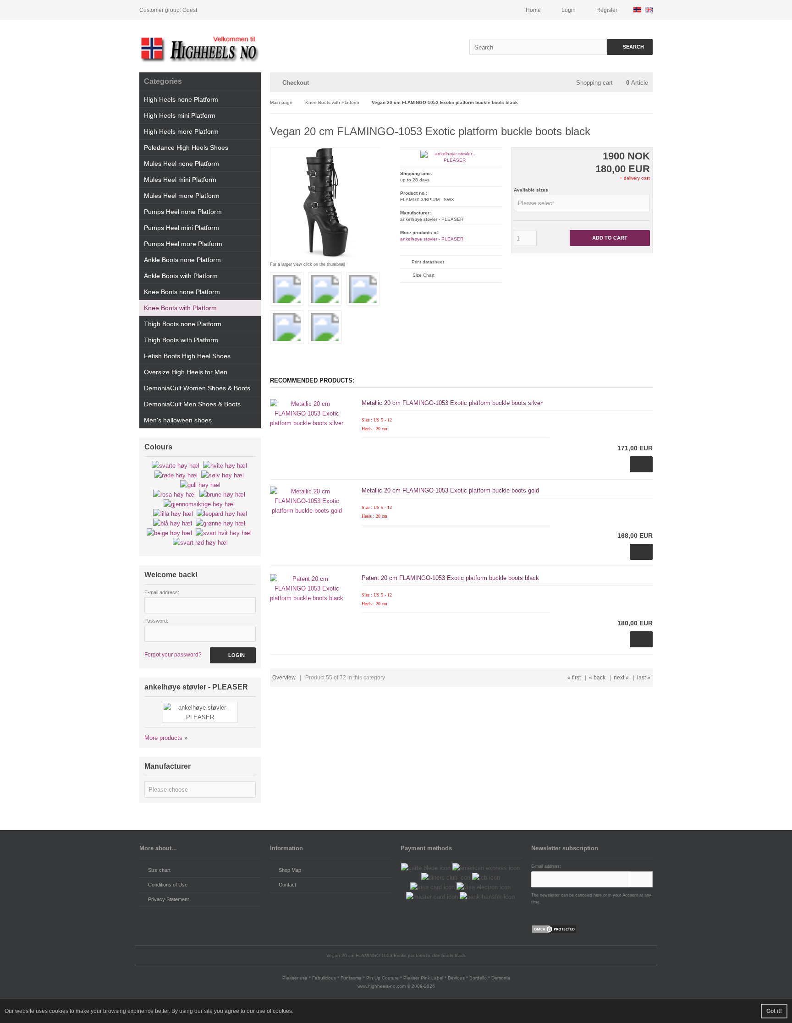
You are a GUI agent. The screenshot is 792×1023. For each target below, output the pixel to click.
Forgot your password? (173, 654)
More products (163, 737)
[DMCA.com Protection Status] (554, 931)
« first (574, 677)
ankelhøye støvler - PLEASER (431, 238)
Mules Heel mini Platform (180, 179)
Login (233, 655)
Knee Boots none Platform (182, 291)
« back (597, 677)
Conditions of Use (167, 884)
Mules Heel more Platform (182, 195)
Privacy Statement (168, 899)
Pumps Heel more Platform (183, 243)
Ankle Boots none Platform (182, 259)
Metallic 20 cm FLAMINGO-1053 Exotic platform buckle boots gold (450, 490)
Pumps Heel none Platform (183, 211)
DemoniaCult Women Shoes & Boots (197, 388)
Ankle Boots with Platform (181, 275)
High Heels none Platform (181, 99)
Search (630, 47)
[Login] (641, 879)
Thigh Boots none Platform (182, 324)
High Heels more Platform (181, 131)
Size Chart (423, 275)
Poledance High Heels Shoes (186, 147)
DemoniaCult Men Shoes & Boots (192, 404)
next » (621, 677)
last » (643, 677)
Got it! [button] (774, 1011)
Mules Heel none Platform (181, 163)
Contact (287, 884)
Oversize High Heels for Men (185, 372)
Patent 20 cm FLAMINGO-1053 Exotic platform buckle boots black (450, 577)
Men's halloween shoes (178, 420)
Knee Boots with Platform (180, 308)
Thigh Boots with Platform (181, 340)
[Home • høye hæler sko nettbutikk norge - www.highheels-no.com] (200, 48)
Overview (284, 677)
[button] (582, 203)
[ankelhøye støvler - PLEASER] (450, 160)
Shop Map (290, 870)
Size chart (159, 870)
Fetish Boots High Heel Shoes (187, 356)
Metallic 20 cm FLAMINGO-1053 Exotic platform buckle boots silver (452, 402)
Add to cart (609, 238)
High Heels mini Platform (179, 115)
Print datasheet (428, 261)
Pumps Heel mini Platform (181, 227)
